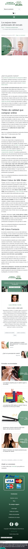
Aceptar (3, 548)
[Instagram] (16, 524)
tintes (15, 335)
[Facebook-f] (11, 524)
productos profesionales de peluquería (13, 77)
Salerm (17, 145)
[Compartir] (2, 541)
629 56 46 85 (14, 531)
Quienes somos (14, 498)
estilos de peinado (6, 101)
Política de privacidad (14, 514)
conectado (14, 466)
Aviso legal (14, 508)
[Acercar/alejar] (4, 541)
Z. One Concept (19, 191)
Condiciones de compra (14, 517)
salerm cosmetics (21, 332)
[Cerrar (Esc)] (0, 541)
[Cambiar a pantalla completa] (3, 541)
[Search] (19, 9)
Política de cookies (14, 511)
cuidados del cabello (9, 332)
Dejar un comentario (20, 35)
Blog (14, 501)
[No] (5, 548)
